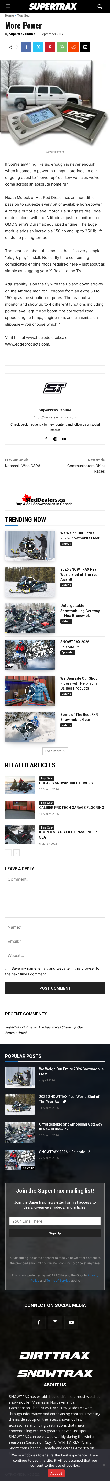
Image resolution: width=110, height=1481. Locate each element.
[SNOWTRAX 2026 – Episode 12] (30, 655)
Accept (56, 1473)
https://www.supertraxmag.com (55, 417)
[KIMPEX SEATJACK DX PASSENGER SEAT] (20, 834)
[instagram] (55, 438)
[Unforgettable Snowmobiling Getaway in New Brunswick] (30, 618)
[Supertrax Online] (55, 388)
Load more (53, 751)
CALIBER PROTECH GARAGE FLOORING (71, 808)
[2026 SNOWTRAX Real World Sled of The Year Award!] (30, 582)
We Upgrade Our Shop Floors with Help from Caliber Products (78, 683)
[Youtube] (71, 1322)
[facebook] (46, 438)
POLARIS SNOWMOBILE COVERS (66, 783)
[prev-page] (8, 852)
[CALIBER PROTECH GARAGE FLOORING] (20, 810)
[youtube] (64, 438)
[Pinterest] (50, 47)
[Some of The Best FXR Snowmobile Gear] (30, 727)
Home (9, 15)
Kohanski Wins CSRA (22, 466)
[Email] (85, 47)
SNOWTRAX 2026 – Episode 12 (64, 1152)
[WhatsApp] (62, 47)
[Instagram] (55, 1322)
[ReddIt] (73, 47)
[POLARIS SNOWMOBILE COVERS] (20, 785)
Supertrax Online (22, 34)
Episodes (68, 652)
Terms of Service (58, 1280)
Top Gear (24, 15)
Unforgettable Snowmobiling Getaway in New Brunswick (80, 611)
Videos (66, 543)
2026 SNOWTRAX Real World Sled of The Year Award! (79, 574)
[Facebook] (26, 47)
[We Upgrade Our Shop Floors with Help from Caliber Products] (30, 691)
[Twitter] (38, 47)
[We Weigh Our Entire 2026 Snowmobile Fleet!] (30, 546)
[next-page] (16, 852)
